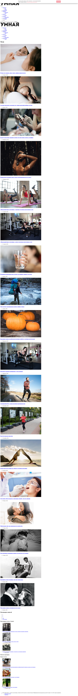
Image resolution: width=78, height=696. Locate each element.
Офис (6, 9)
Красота (4, 14)
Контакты (6, 694)
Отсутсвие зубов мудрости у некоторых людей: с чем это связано (15, 498)
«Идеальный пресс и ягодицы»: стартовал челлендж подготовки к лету (16, 209)
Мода (6, 15)
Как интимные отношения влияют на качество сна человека (14, 553)
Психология (5, 18)
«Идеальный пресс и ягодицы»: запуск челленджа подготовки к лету (16, 242)
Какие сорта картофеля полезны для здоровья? (11, 677)
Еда (5, 8)
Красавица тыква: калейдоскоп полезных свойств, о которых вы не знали (17, 339)
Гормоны (6, 12)
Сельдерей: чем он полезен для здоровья (10, 687)
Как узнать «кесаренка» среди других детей (10, 641)
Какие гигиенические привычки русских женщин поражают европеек (15, 631)
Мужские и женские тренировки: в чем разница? (11, 371)
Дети (5, 19)
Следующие (5, 619)
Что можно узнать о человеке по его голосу (10, 607)
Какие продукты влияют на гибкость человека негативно (13, 468)
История (4, 16)
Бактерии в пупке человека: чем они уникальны (11, 579)
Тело (5, 13)
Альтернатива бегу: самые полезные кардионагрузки (12, 403)
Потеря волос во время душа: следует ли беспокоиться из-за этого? (15, 177)
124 (3, 618)
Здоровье (4, 11)
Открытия (4, 7)
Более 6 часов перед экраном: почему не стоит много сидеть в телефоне (16, 137)
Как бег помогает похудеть (6, 436)
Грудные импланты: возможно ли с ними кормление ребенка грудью (16, 105)
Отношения (5, 10)
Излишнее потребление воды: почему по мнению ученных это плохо (16, 274)
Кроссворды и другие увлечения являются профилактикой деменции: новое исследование (19, 667)
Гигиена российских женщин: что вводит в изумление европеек (14, 651)
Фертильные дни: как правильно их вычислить (11, 526)
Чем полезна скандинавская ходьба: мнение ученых (12, 306)
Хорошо (58, 1)
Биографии (7, 17)
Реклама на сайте (8, 693)
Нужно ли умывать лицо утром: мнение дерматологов (13, 73)
